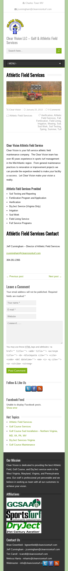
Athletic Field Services (20, 115)
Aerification (47, 115)
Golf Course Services (20, 426)
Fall (59, 118)
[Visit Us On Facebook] (34, 390)
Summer (52, 129)
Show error (11, 408)
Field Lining (55, 121)
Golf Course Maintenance (22, 444)
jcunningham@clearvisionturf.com (23, 253)
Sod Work (43, 126)
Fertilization (42, 121)
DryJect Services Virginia (22, 440)
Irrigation (42, 123)
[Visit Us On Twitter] (28, 390)
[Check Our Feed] (40, 390)
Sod (59, 123)
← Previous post (14, 276)
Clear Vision (15, 110)
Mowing (51, 123)
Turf (60, 129)
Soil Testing (55, 126)
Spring (43, 129)
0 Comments (54, 110)
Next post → (55, 276)
